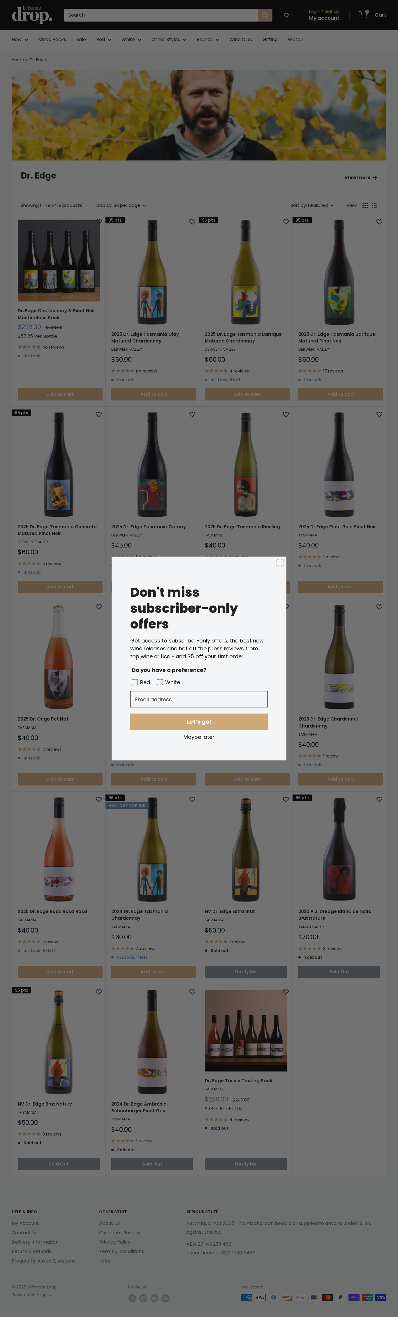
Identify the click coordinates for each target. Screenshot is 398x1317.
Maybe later (199, 737)
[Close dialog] (280, 563)
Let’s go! (199, 722)
